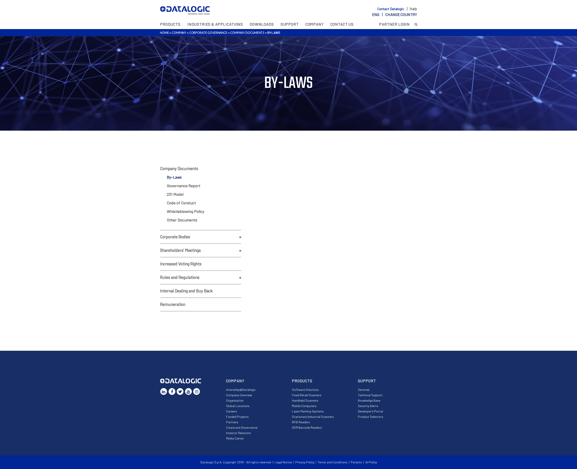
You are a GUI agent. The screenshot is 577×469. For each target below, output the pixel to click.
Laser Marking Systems (308, 411)
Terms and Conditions (332, 462)
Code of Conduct (181, 202)
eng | (394, 14)
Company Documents (247, 32)
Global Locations (238, 406)
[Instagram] (196, 391)
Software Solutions (305, 390)
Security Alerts (368, 406)
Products (170, 24)
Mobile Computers (304, 406)
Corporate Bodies (175, 236)
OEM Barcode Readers (307, 427)
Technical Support (370, 395)
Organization (235, 400)
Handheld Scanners (305, 400)
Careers (231, 411)
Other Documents (182, 219)
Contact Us (342, 24)
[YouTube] (188, 391)
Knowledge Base (369, 400)
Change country (401, 14)
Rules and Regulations (179, 277)
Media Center (235, 438)
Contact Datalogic (391, 9)
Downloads (262, 24)
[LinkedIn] (163, 391)
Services (364, 390)
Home (164, 32)
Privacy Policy (304, 462)
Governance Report (183, 185)
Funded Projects (237, 417)
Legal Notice (283, 462)
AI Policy (371, 462)
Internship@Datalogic (241, 390)
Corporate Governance (208, 32)
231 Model (175, 194)
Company (314, 24)
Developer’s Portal (370, 411)
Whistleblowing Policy (185, 211)
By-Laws (174, 177)
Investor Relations (238, 433)
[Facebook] (172, 391)
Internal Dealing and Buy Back (186, 290)
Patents (356, 462)
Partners (232, 422)
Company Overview (239, 395)
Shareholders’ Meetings (180, 250)
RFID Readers (301, 422)
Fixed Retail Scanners (306, 395)
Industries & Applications (215, 24)
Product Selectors (370, 417)
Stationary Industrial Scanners (313, 417)
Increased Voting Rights (180, 263)
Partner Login (394, 24)
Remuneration (172, 304)
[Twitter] (180, 391)
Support (290, 24)
